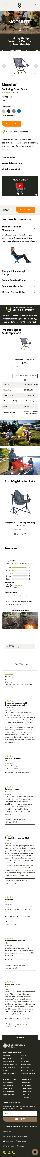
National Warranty (8, 1061)
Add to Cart (26, 210)
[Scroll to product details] (20, 30)
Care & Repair (9, 1141)
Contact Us (6, 1055)
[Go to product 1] (25, 380)
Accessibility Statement (28, 1073)
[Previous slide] (4, 66)
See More (5, 149)
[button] (18, 194)
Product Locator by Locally (17, 132)
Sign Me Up (20, 1119)
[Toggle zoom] (35, 75)
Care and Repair (8, 1083)
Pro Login (21, 1146)
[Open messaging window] (35, 1152)
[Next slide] (36, 66)
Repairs (5, 1070)
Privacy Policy (25, 1067)
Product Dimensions (18, 367)
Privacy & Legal (7, 1131)
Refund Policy (25, 1061)
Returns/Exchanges (9, 1067)
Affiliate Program (27, 1088)
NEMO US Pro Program (10, 1073)
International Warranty (10, 1064)
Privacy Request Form (27, 1070)
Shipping (23, 1055)
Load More (20, 1037)
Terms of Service (26, 1064)
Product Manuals (22, 1141)
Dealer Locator (7, 1088)
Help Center (7, 1058)
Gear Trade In (26, 1097)
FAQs (22, 1058)
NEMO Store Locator (31, 1126)
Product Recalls (8, 1085)
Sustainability (26, 1083)
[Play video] (20, 186)
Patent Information (9, 1094)
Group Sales (25, 1094)
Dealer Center (26, 1085)
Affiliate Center (26, 1091)
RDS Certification (8, 1091)
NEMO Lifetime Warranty (13, 1126)
